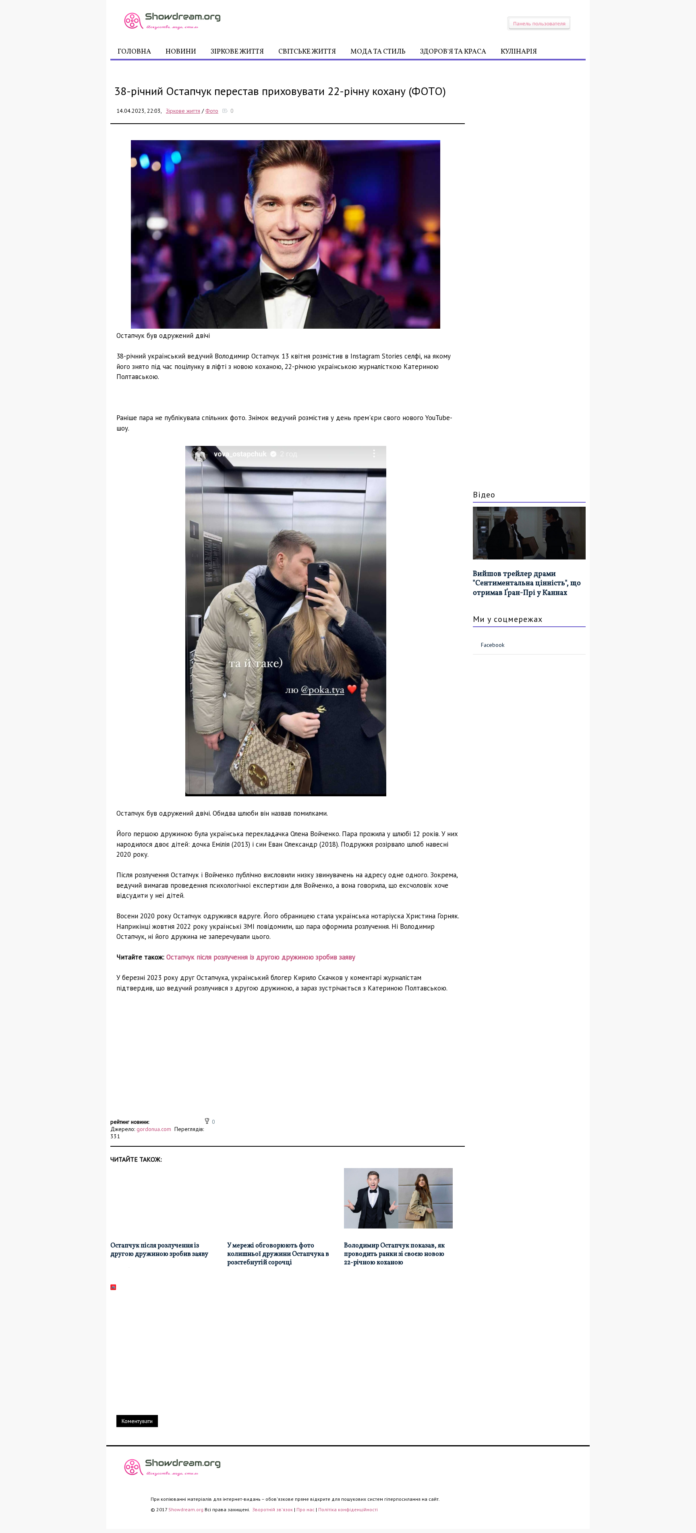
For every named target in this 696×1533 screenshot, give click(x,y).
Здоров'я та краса (453, 51)
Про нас (305, 1509)
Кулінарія (519, 51)
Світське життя (307, 51)
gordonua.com (154, 1129)
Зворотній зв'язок (273, 1509)
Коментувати (137, 1421)
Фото (211, 110)
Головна (134, 51)
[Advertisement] (287, 1059)
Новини (181, 51)
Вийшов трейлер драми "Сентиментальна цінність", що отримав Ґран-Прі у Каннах (527, 583)
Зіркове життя (237, 51)
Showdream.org (185, 1509)
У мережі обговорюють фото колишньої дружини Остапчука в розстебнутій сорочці (278, 1254)
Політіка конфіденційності (348, 1509)
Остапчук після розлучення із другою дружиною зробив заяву (260, 957)
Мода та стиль (378, 51)
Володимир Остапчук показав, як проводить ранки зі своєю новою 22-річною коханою (394, 1254)
